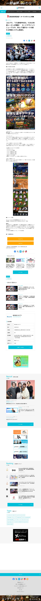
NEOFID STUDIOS (10, 524)
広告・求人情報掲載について (20, 584)
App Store (20, 243)
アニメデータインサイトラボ (20, 515)
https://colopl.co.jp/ (16, 316)
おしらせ (20, 589)
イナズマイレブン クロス (11, 515)
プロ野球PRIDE (9, 35)
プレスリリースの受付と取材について (20, 586)
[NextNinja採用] (20, 535)
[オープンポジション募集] (20, 16)
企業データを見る (20, 347)
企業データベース (10, 11)
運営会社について (21, 582)
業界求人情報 (19, 11)
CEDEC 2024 (19, 517)
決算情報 (34, 11)
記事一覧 (3, 11)
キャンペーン (9, 20)
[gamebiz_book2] (20, 361)
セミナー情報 (27, 11)
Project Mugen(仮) (10, 519)
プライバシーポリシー (20, 591)
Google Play (20, 238)
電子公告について (21, 587)
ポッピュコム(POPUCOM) (26, 517)
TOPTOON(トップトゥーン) (11, 517)
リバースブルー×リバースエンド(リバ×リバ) (21, 519)
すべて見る (20, 272)
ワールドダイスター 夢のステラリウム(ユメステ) (20, 521)
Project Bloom (9, 521)
